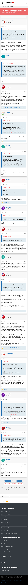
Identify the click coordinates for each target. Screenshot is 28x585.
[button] (2, 3)
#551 (25, 321)
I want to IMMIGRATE (5, 511)
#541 (25, 26)
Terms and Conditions (12, 498)
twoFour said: (6, 120)
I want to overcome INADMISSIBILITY (9, 533)
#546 (25, 184)
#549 (25, 261)
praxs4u (5, 12)
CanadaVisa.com (4, 540)
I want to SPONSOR (5, 522)
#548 (25, 233)
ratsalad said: (6, 187)
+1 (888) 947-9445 (5, 570)
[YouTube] (12, 559)
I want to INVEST (4, 519)
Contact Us (3, 582)
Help (25, 498)
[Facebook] (1, 559)
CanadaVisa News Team (6, 551)
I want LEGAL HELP (5, 530)
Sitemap (3, 580)
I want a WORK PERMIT (6, 514)
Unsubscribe (8, 580)
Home (2, 501)
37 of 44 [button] (14, 480)
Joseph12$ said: (6, 236)
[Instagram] (4, 559)
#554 (25, 432)
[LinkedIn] (7, 559)
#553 (25, 399)
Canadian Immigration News (7, 549)
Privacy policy (21, 498)
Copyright (22, 580)
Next (18, 480)
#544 (25, 117)
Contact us (3, 498)
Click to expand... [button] (14, 76)
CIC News (3, 543)
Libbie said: (5, 29)
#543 (25, 91)
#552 (25, 359)
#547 (25, 212)
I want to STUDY (4, 516)
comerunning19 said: (7, 63)
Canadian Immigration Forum (7, 546)
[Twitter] (9, 559)
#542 (25, 61)
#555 (25, 464)
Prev (9, 480)
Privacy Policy (15, 580)
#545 (25, 151)
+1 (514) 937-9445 (5, 565)
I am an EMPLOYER (5, 527)
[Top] (5, 501)
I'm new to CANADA (5, 525)
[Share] (22, 26)
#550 (25, 279)
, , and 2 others (14, 107)
